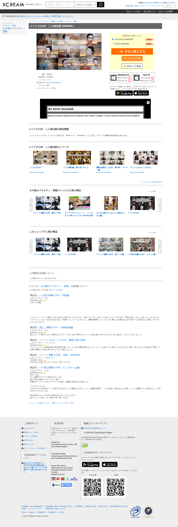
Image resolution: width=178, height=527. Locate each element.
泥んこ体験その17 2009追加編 (56, 327)
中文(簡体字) (155, 3)
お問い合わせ (28, 440)
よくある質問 (167, 11)
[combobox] (60, 4)
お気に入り (151, 11)
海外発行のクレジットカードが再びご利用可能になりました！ (46, 16)
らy (46, 298)
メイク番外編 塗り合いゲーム (76, 167)
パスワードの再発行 (31, 436)
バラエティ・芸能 (9, 25)
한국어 (173, 3)
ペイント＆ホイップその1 (140, 167)
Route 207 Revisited (53, 83)
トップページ (7, 23)
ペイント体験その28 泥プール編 (110, 254)
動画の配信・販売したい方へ (136, 6)
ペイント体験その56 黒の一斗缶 (47, 213)
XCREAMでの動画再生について (94, 428)
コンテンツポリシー (156, 6)
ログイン (169, 6)
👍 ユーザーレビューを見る (46, 88)
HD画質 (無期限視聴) (121, 44)
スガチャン (50, 358)
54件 (38, 290)
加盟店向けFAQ (90, 506)
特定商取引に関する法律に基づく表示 (58, 506)
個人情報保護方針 (36, 506)
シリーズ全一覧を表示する (152, 182)
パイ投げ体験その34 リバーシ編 (141, 254)
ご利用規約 (78, 506)
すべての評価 (57, 290)
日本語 (24, 512)
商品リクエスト (29, 444)
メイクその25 (133, 213)
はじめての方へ (29, 428)
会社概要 (25, 506)
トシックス (50, 343)
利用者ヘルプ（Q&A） (31, 432)
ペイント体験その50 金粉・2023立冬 (59, 355)
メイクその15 (35, 167)
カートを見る (135, 11)
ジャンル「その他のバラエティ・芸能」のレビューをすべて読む (51, 403)
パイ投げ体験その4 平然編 (54, 295)
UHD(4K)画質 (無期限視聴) (123, 39)
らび (47, 370)
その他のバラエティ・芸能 (67, 21)
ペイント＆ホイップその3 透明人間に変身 (62, 340)
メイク (48, 80)
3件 (50, 290)
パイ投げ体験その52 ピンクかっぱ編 (59, 367)
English (146, 3)
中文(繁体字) (165, 3)
